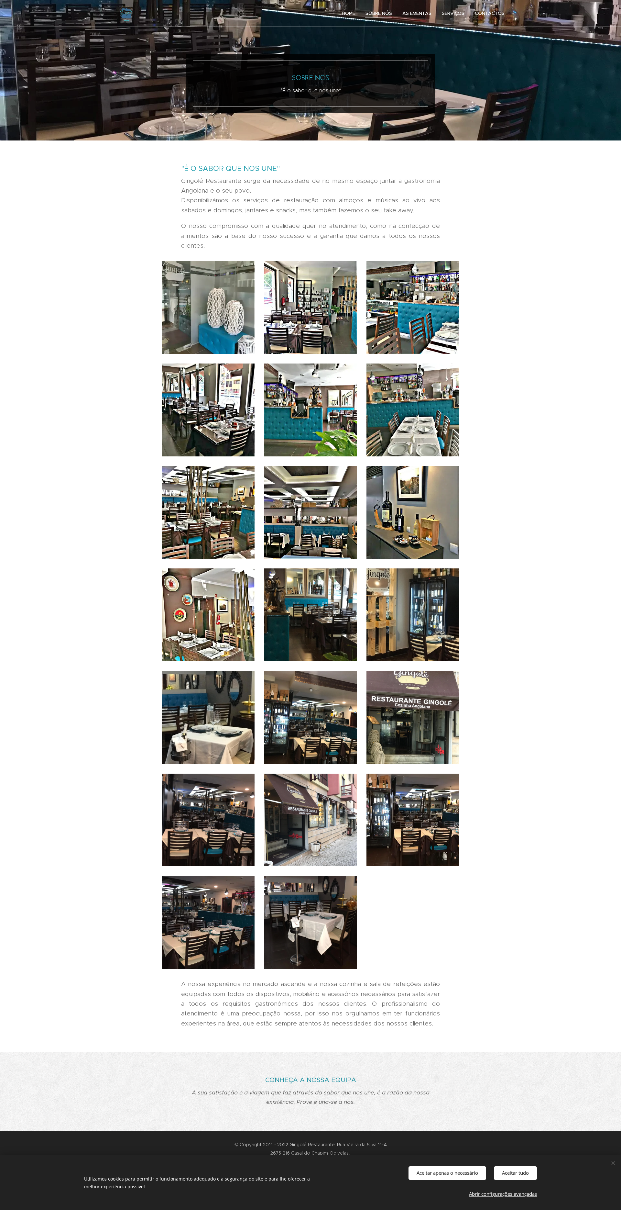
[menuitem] (350, 13)
